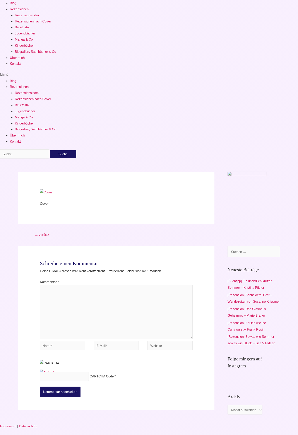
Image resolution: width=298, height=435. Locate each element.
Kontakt (15, 63)
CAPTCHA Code (102, 376)
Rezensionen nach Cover (33, 21)
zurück (42, 235)
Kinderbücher (24, 45)
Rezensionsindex (27, 15)
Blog (13, 3)
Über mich (17, 58)
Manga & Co (24, 39)
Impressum (8, 426)
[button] (149, 75)
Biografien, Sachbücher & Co (35, 51)
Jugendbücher (25, 33)
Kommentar (49, 282)
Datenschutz (28, 426)
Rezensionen (19, 9)
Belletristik (22, 27)
